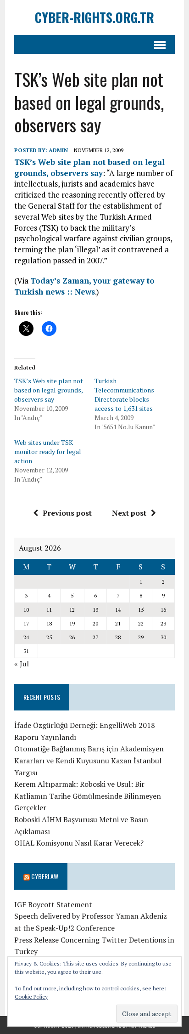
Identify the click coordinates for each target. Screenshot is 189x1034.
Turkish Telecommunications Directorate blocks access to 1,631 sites (124, 394)
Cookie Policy (31, 996)
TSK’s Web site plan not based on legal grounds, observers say (89, 167)
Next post (129, 513)
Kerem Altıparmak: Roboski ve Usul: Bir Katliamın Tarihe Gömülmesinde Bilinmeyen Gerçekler (87, 795)
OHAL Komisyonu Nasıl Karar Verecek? (79, 843)
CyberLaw (44, 876)
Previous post (67, 513)
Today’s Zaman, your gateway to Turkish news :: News (84, 286)
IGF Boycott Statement (53, 904)
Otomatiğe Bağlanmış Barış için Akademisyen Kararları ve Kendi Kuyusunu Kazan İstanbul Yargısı (89, 760)
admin (58, 150)
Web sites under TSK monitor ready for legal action (47, 451)
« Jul (21, 664)
